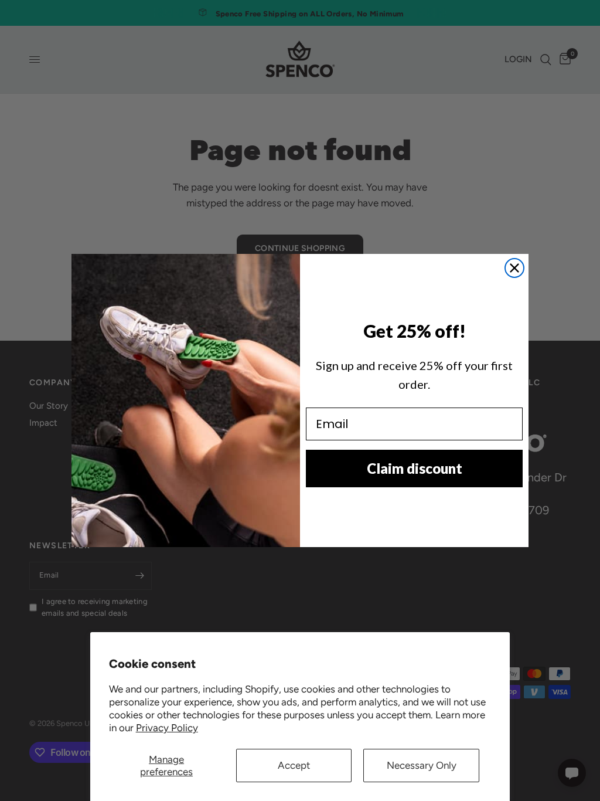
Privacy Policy (167, 728)
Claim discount (414, 468)
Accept (294, 765)
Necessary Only (421, 765)
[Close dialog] (514, 268)
